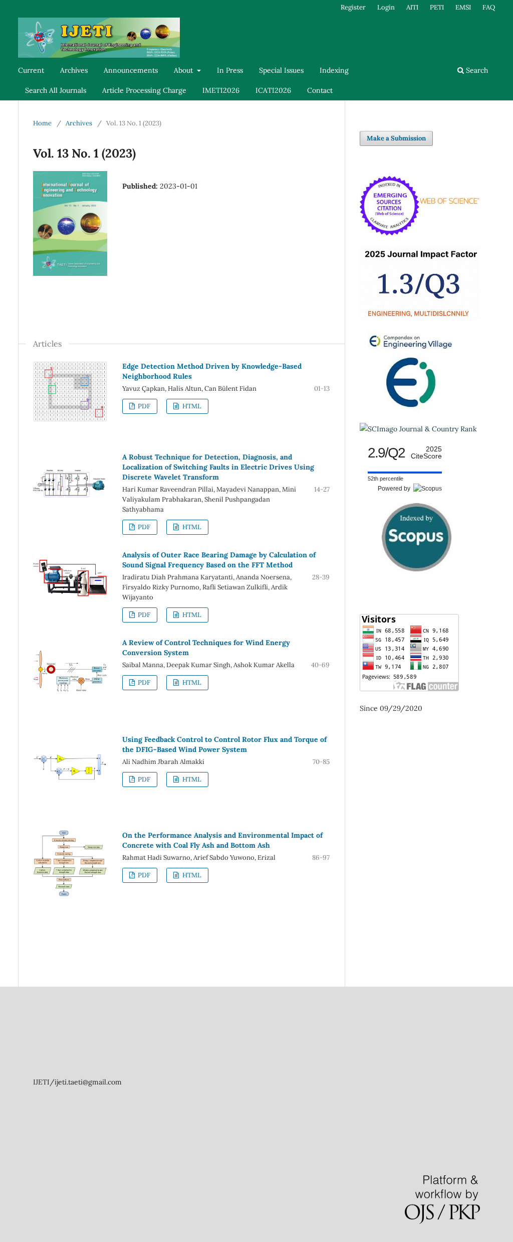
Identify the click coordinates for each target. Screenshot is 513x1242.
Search (476, 70)
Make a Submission (396, 138)
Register (353, 7)
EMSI (463, 7)
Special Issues (281, 70)
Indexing (334, 70)
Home (42, 123)
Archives (74, 70)
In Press (230, 70)
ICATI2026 (273, 90)
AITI (412, 7)
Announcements (131, 70)
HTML (191, 406)
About (184, 70)
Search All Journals (55, 90)
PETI (437, 7)
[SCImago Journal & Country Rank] (418, 428)
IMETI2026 (220, 90)
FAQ (488, 7)
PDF (143, 406)
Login (386, 7)
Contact (320, 90)
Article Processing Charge (144, 90)
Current (31, 70)
